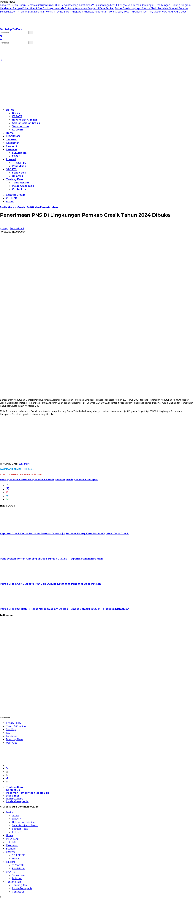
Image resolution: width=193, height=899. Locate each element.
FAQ (8, 732)
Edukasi (11, 159)
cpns (3, 479)
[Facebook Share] (7, 485)
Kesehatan (12, 142)
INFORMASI (13, 136)
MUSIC (16, 156)
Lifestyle (11, 149)
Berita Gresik (8, 207)
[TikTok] (7, 778)
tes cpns (92, 479)
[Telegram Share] (7, 496)
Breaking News (14, 739)
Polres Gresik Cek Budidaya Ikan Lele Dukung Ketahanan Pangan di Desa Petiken (68, 8)
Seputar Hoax (20, 126)
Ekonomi (11, 146)
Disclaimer (12, 795)
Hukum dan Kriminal (24, 119)
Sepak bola (19, 172)
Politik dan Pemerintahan (42, 207)
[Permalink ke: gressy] (2, 225)
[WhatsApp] (7, 775)
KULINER (17, 129)
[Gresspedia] (30, 26)
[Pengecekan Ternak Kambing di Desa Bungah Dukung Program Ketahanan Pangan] (19, 555)
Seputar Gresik (15, 195)
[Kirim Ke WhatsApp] (7, 499)
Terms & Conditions (17, 726)
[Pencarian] (1, 39)
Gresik (16, 113)
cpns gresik (13, 479)
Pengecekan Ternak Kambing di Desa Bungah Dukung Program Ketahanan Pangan (51, 558)
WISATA (17, 116)
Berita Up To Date (11, 29)
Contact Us (19, 189)
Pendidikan (19, 166)
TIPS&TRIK (19, 162)
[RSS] (7, 781)
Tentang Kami (14, 179)
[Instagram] (7, 771)
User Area (11, 742)
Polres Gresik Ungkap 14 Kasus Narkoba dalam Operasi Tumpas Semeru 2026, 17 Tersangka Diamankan (64, 609)
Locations (11, 736)
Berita (10, 109)
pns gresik (80, 479)
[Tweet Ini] (8, 489)
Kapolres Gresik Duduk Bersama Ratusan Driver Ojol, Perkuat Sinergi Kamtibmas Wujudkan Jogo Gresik (58, 5)
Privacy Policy (13, 722)
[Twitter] (7, 768)
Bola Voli (17, 176)
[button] (30, 32)
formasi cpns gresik (33, 479)
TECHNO (11, 139)
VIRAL (10, 201)
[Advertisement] (96, 85)
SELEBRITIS (19, 152)
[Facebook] (7, 765)
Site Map (11, 729)
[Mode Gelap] (1, 36)
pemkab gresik (64, 479)
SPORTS (11, 169)
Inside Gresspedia (23, 185)
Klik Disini (28, 468)
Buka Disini (24, 463)
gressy (4, 228)
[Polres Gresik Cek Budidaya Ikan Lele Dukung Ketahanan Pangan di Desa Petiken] (19, 580)
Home (10, 133)
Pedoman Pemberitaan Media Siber (28, 792)
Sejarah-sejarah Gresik (26, 123)
